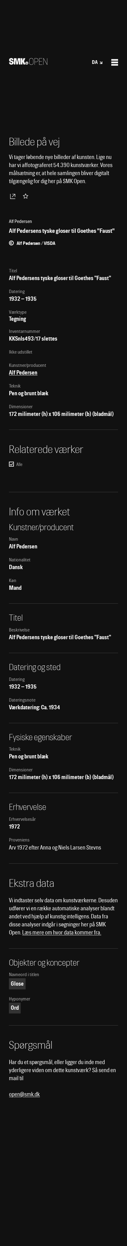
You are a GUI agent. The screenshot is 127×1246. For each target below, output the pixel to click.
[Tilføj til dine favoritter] (27, 196)
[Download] (14, 196)
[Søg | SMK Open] (28, 63)
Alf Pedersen (23, 372)
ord (15, 1008)
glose (17, 983)
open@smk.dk (24, 1094)
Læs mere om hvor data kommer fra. (61, 932)
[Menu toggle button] (114, 62)
